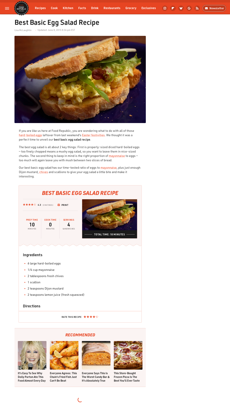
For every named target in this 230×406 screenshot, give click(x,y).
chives (43, 172)
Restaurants (112, 8)
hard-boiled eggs (30, 135)
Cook (54, 8)
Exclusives (148, 8)
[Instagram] (165, 8)
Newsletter (216, 8)
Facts (82, 8)
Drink (94, 8)
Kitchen (68, 8)
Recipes (40, 8)
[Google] (189, 8)
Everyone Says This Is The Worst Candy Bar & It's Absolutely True (96, 376)
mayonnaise (117, 156)
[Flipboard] (173, 8)
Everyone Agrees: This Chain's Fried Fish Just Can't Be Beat (63, 376)
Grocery (130, 8)
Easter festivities (93, 135)
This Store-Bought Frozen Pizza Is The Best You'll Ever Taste (127, 376)
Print (65, 205)
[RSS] (197, 8)
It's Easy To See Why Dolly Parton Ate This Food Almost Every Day (32, 376)
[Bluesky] (181, 8)
